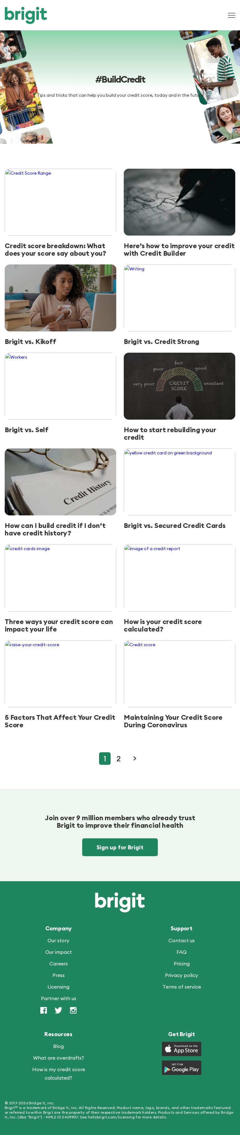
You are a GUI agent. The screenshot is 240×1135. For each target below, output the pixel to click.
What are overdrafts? (58, 1058)
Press (58, 975)
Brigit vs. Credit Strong (161, 341)
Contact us (181, 940)
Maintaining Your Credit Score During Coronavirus (173, 721)
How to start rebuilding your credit (170, 433)
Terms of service (181, 987)
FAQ (182, 952)
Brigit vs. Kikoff (30, 341)
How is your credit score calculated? (163, 625)
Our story (58, 940)
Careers (58, 963)
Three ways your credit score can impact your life (59, 625)
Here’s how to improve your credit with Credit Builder (179, 249)
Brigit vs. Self (26, 429)
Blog (58, 1046)
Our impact (58, 952)
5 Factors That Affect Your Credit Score (60, 721)
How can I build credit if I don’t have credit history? (55, 529)
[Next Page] (134, 758)
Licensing (58, 987)
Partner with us (58, 998)
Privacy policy (181, 975)
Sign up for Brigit (120, 847)
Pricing (182, 963)
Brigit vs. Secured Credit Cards (175, 525)
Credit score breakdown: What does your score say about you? (55, 249)
